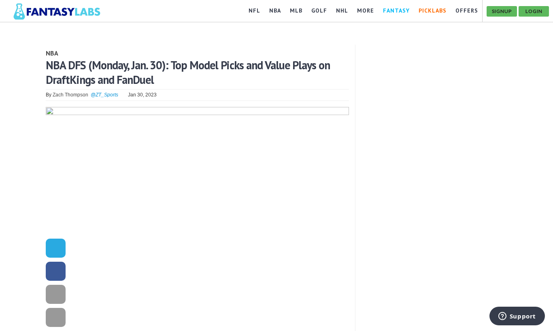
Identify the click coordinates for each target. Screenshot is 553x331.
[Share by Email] (55, 295)
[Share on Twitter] (55, 249)
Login (533, 11)
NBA (52, 53)
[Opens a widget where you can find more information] (517, 317)
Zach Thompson (70, 95)
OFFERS (466, 10)
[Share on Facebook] (55, 272)
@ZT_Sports (104, 95)
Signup (502, 11)
